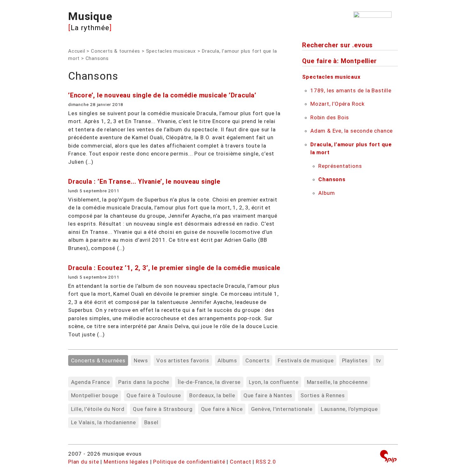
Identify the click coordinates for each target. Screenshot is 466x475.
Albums (227, 360)
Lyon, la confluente (273, 382)
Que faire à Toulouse (153, 395)
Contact (240, 462)
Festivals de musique (305, 360)
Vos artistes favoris (182, 360)
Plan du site (83, 462)
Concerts (257, 360)
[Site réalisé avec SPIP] (388, 457)
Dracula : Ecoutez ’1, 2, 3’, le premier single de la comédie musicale (174, 268)
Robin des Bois (329, 117)
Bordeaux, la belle (212, 395)
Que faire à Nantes (267, 395)
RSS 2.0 (266, 462)
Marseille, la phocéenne (337, 382)
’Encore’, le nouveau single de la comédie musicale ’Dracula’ (162, 95)
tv (378, 360)
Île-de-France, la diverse (209, 382)
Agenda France (90, 382)
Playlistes (355, 360)
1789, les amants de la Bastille (351, 90)
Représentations (340, 166)
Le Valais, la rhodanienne (103, 422)
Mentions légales (126, 462)
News (141, 360)
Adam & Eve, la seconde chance (351, 131)
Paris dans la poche (143, 382)
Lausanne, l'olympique (349, 409)
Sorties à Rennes (323, 395)
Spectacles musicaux (171, 51)
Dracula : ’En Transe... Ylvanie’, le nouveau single (144, 181)
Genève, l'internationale (282, 409)
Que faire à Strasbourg (163, 409)
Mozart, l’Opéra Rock (337, 104)
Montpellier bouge (95, 395)
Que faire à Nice (222, 409)
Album (326, 193)
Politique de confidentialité (189, 462)
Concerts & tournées (115, 51)
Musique (90, 16)
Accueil (76, 51)
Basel (151, 422)
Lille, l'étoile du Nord (98, 409)
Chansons (331, 179)
